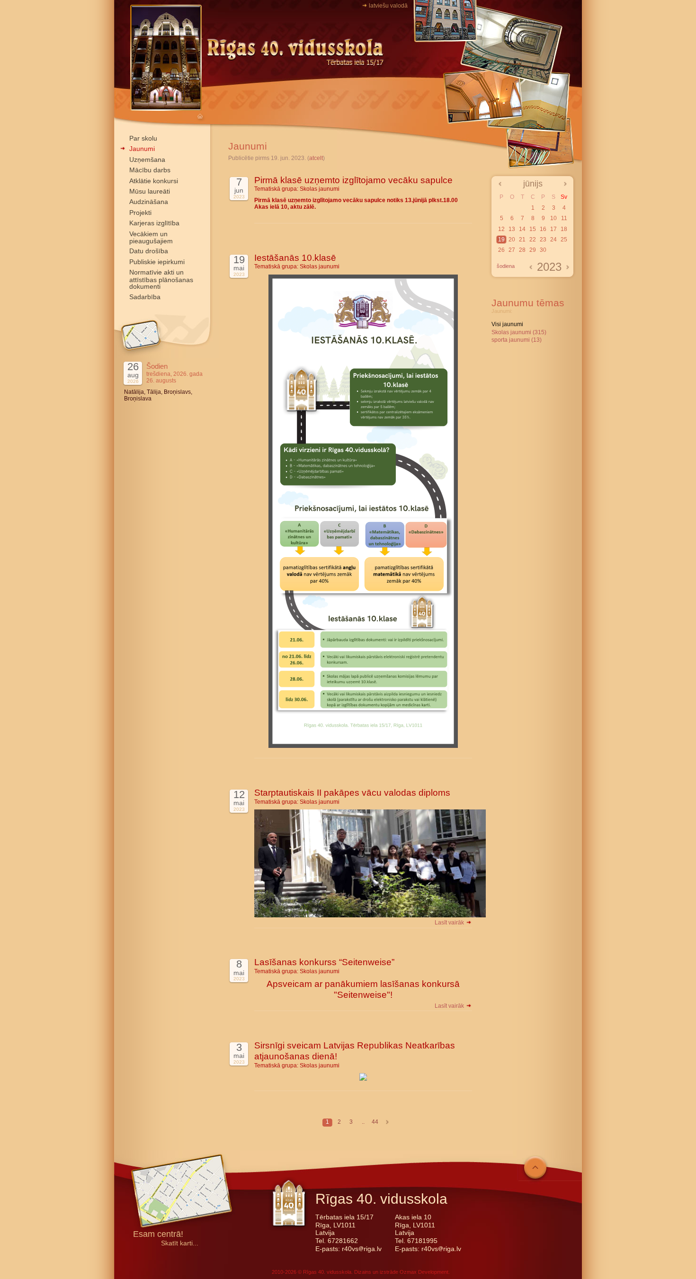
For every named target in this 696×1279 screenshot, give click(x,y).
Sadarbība (145, 297)
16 (543, 229)
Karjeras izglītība (154, 223)
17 (553, 229)
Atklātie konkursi (153, 181)
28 (522, 250)
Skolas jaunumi (319, 189)
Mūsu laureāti (149, 191)
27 (512, 250)
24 (553, 239)
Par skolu (143, 138)
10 (553, 218)
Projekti (140, 212)
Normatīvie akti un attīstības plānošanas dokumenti (161, 279)
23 (543, 239)
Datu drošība (148, 251)
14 (522, 229)
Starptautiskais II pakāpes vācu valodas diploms (352, 793)
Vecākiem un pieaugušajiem (151, 237)
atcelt (316, 158)
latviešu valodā (388, 5)
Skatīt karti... (179, 1243)
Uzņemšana (147, 159)
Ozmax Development (424, 1272)
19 (501, 239)
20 (512, 239)
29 (532, 250)
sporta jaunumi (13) (516, 340)
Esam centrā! (158, 1235)
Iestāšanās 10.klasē (295, 258)
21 (522, 239)
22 (532, 239)
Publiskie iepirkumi (157, 262)
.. (363, 1122)
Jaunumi (142, 148)
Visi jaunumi (507, 324)
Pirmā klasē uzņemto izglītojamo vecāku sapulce (353, 180)
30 (543, 250)
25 (564, 239)
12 (501, 229)
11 (564, 218)
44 (375, 1122)
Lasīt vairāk (450, 922)
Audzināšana (148, 201)
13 (512, 229)
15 (532, 229)
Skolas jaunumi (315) (518, 332)
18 (564, 229)
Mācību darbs (149, 170)
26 (501, 250)
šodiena (506, 266)
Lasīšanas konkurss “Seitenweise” (324, 962)
